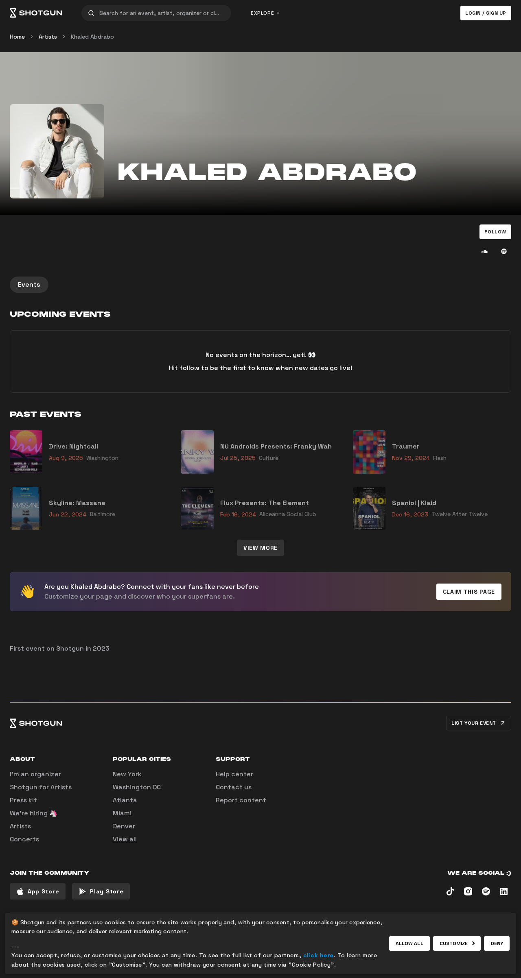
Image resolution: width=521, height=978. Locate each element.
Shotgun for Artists (41, 787)
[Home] (36, 13)
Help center (234, 774)
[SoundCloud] (484, 251)
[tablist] (260, 285)
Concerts (24, 839)
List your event (473, 723)
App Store (43, 891)
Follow (495, 232)
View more (260, 547)
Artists (48, 36)
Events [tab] (29, 284)
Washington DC (137, 787)
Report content (241, 800)
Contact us (234, 787)
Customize (454, 943)
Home (17, 36)
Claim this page (469, 591)
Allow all (409, 943)
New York (127, 774)
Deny (496, 943)
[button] (495, 231)
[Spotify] (504, 251)
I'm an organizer (35, 774)
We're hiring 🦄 (33, 813)
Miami (122, 813)
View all (125, 839)
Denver (124, 826)
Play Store (106, 891)
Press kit (23, 800)
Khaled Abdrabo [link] (92, 36)
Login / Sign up (485, 13)
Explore (262, 13)
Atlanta (125, 800)
